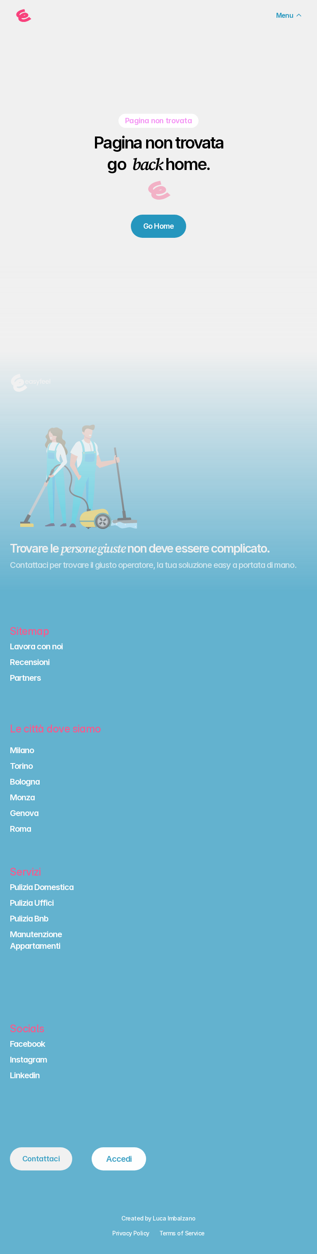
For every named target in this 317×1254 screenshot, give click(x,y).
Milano (22, 750)
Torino (21, 766)
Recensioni (30, 662)
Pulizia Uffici (32, 903)
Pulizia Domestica (41, 887)
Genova (24, 813)
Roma (20, 829)
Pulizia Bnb (29, 919)
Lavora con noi (36, 646)
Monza (22, 797)
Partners (25, 678)
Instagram (28, 1060)
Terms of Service (182, 1233)
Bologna (25, 782)
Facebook (27, 1044)
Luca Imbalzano (174, 1218)
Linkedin (25, 1075)
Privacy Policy (130, 1233)
